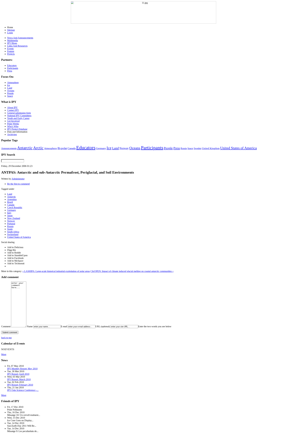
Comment (5, 326)
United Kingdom (211, 148)
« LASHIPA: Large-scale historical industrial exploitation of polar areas (56, 271)
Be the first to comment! (18, 184)
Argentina (12, 199)
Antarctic (25, 148)
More (3, 354)
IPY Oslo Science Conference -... (23, 390)
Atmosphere (50, 148)
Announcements (9, 148)
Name (30, 326)
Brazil (10, 202)
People (168, 148)
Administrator (18, 178)
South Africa (13, 231)
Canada (72, 148)
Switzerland (12, 234)
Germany (101, 148)
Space (190, 148)
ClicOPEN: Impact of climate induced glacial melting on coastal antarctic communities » (132, 271)
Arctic (38, 148)
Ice (109, 148)
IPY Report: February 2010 (20, 385)
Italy (9, 213)
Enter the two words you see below (154, 326)
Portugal (11, 223)
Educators (85, 147)
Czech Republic (14, 207)
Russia (184, 148)
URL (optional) (102, 326)
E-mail (64, 326)
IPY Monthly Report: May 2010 (22, 368)
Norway (124, 148)
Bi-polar (62, 148)
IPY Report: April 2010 (18, 374)
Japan (10, 215)
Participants (152, 147)
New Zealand (13, 218)
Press (176, 148)
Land (115, 148)
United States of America (238, 148)
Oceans (134, 148)
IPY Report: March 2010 (19, 379)
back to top (6, 337)
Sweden (197, 148)
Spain (10, 229)
